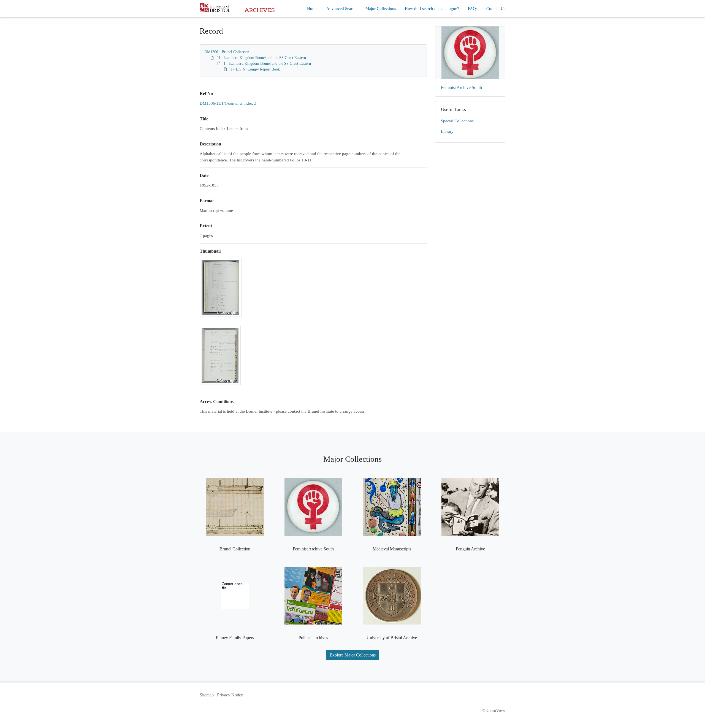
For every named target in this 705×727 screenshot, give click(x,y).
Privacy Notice (230, 695)
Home (312, 8)
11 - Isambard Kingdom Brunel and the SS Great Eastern (261, 58)
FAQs (473, 8)
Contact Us (495, 8)
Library (447, 131)
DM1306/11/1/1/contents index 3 (228, 103)
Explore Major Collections (353, 655)
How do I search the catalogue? (432, 8)
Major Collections (380, 8)
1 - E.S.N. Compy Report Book (255, 69)
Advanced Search (341, 8)
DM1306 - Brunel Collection (226, 52)
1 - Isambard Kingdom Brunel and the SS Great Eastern (267, 63)
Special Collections (457, 121)
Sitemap (207, 695)
